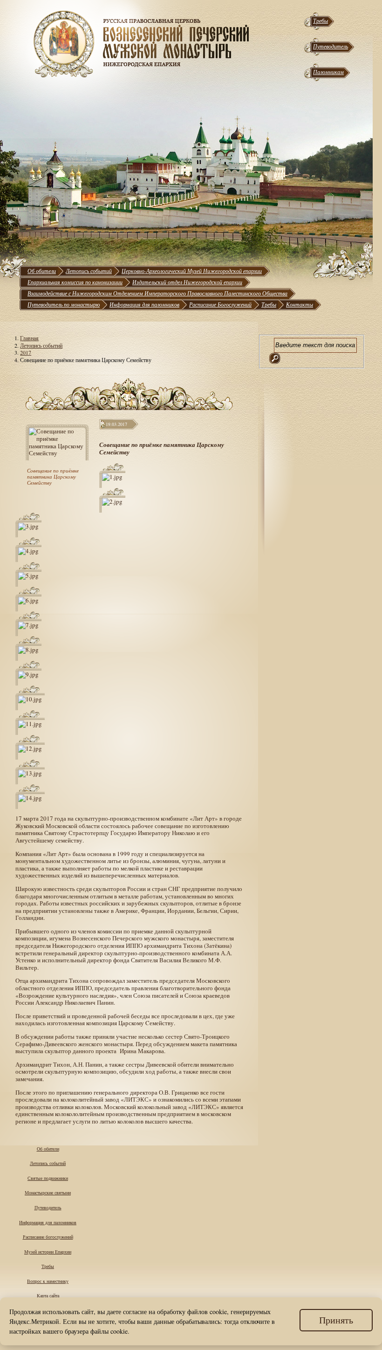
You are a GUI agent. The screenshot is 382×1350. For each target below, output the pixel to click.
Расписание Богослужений (220, 304)
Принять (336, 1320)
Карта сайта (48, 1295)
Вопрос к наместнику (47, 1281)
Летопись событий (89, 270)
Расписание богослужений (48, 1237)
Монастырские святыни (48, 1192)
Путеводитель (330, 46)
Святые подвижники (47, 1178)
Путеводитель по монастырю (63, 304)
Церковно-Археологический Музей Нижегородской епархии (192, 270)
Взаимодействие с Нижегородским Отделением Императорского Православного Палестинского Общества (157, 293)
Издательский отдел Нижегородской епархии (187, 282)
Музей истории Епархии (47, 1251)
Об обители (41, 270)
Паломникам (328, 71)
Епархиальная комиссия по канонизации (75, 282)
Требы (320, 20)
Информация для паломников (144, 304)
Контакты (299, 304)
